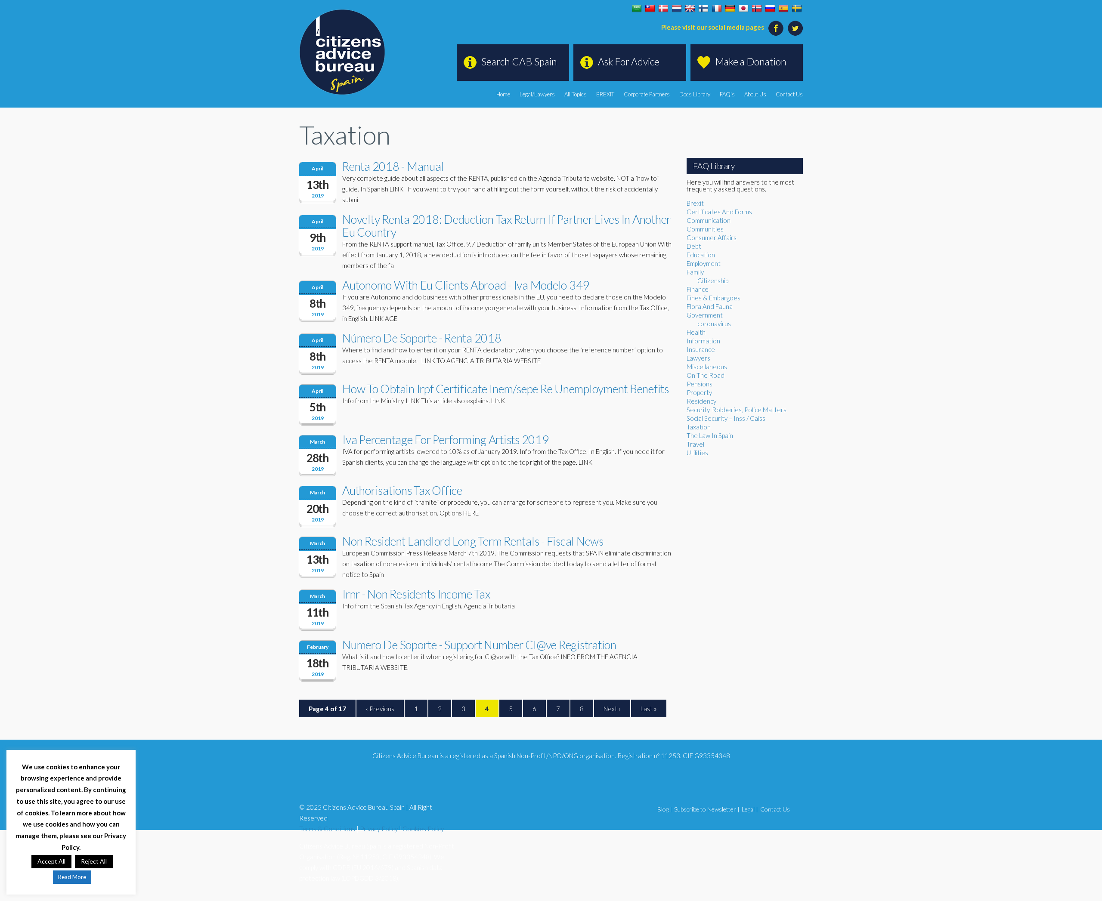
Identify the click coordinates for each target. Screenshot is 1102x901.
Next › (612, 709)
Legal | (750, 809)
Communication (709, 220)
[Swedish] (797, 8)
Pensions (699, 384)
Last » (649, 709)
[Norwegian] (757, 8)
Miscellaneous (707, 366)
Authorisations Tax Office (402, 490)
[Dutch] (677, 8)
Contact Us (789, 94)
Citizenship (712, 280)
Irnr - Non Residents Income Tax (416, 594)
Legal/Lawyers (537, 94)
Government (705, 315)
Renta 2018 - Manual (393, 166)
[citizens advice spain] (342, 52)
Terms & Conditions (327, 829)
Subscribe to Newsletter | (707, 809)
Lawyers (698, 358)
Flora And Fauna (710, 306)
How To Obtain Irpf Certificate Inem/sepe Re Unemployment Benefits (505, 389)
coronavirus (714, 323)
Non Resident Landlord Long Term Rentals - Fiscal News (473, 541)
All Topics (575, 94)
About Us (755, 94)
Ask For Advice (628, 62)
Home (503, 94)
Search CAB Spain (519, 62)
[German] (730, 8)
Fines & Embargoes (713, 298)
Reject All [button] (94, 861)
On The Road (705, 375)
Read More (72, 876)
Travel (695, 444)
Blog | (664, 809)
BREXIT (605, 94)
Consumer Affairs (712, 237)
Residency (701, 401)
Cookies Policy (423, 829)
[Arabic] (636, 8)
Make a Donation (750, 62)
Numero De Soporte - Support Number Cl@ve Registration (479, 645)
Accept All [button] (51, 861)
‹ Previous (380, 709)
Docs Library (694, 94)
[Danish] (663, 8)
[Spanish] (783, 8)
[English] (690, 8)
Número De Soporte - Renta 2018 (421, 338)
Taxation (699, 427)
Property (699, 392)
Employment (704, 263)
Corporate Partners (647, 94)
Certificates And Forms (719, 212)
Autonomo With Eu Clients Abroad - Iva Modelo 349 (465, 285)
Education (701, 255)
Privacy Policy (379, 829)
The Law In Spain (710, 435)
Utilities (697, 453)
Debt (694, 246)
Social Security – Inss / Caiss (726, 418)
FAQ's (727, 94)
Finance (698, 289)
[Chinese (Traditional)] (650, 8)
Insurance (701, 349)
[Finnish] (703, 8)
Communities (705, 229)
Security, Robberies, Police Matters (736, 409)
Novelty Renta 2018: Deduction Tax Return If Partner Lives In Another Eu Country (506, 225)
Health (696, 332)
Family (695, 272)
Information (703, 341)
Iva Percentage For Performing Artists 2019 (445, 439)
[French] (717, 8)
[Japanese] (743, 8)
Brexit (695, 203)
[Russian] (770, 8)
